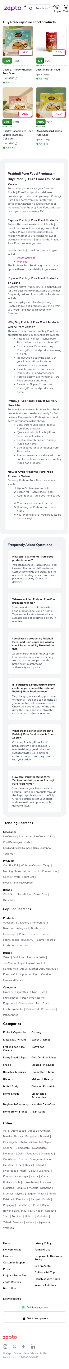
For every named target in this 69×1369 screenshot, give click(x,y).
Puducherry (24, 1205)
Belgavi (18, 1136)
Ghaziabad (47, 1153)
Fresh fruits (42, 1003)
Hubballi (39, 1165)
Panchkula (22, 1199)
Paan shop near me (33, 998)
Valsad (7, 1222)
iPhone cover (49, 871)
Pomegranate (40, 922)
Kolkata (7, 1182)
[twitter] (16, 1346)
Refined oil (32, 1009)
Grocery (8, 992)
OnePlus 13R (10, 865)
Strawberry (22, 922)
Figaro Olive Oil (35, 963)
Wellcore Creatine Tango (35, 865)
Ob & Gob (9, 894)
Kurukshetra (30, 1182)
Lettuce (23, 945)
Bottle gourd (38, 928)
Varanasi (18, 1222)
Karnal (34, 1176)
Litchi (35, 871)
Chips (33, 992)
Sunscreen (25, 836)
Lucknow (45, 1182)
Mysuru (19, 1193)
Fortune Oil (10, 974)
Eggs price (9, 1003)
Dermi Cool (40, 894)
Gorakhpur (9, 1159)
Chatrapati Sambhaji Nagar (35, 1142)
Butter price (48, 1009)
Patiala (46, 1199)
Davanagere (39, 1148)
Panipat (35, 1199)
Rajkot (46, 1205)
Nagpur (31, 1193)
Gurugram (36, 1159)
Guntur (22, 1159)
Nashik (42, 1193)
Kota (17, 1182)
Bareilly (7, 1136)
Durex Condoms (43, 974)
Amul (23, 969)
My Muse (18, 957)
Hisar (19, 1165)
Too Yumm (9, 963)
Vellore (30, 1222)
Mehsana (45, 1188)
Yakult (6, 957)
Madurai (21, 1188)
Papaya (39, 940)
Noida (52, 1193)
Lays (21, 963)
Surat (6, 1216)
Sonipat (49, 1211)
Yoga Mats (9, 854)
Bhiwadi (44, 1136)
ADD (25, 52)
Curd (42, 992)
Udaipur (29, 1216)
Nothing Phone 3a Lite (16, 871)
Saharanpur (20, 1211)
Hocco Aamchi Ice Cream (18, 882)
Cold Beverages (12, 842)
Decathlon (9, 900)
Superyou (25, 974)
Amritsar (45, 1131)
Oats (27, 842)
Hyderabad (9, 1171)
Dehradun (9, 1153)
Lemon (34, 934)
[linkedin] (35, 1346)
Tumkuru (17, 1216)
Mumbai (8, 1193)
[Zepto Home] (12, 8)
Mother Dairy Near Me (42, 969)
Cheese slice (25, 1003)
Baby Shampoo (42, 848)
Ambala (32, 1131)
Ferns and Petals (13, 980)
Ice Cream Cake (43, 836)
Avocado (8, 922)
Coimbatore (23, 1148)
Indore (23, 1171)
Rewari (7, 1211)
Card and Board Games (16, 848)
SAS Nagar (36, 1211)
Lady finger (9, 934)
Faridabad (32, 1153)
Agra (6, 1131)
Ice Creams (9, 836)
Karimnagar (21, 1176)
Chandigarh (10, 1142)
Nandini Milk (10, 969)
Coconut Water (12, 877)
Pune (36, 1205)
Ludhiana (8, 1188)
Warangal (8, 1228)
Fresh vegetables (13, 1009)
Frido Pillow (24, 894)
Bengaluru (31, 1136)
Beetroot (8, 928)
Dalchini (45, 934)
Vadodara (42, 1216)
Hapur (48, 1159)
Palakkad (8, 1199)
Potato (23, 934)
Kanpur (7, 1176)
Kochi (44, 1176)
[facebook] (26, 1346)
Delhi (21, 1153)
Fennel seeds (11, 940)
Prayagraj (8, 1205)
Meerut (33, 1188)
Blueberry (27, 940)
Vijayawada (43, 1222)
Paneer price (10, 1015)
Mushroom (9, 945)
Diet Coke (30, 877)
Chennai (8, 1148)
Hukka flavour (11, 998)
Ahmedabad (18, 1131)
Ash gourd (22, 928)
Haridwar (8, 1165)
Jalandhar (44, 1171)
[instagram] (7, 1346)
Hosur (28, 1165)
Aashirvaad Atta (35, 957)
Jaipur (32, 1171)
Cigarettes (21, 992)
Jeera (50, 940)
